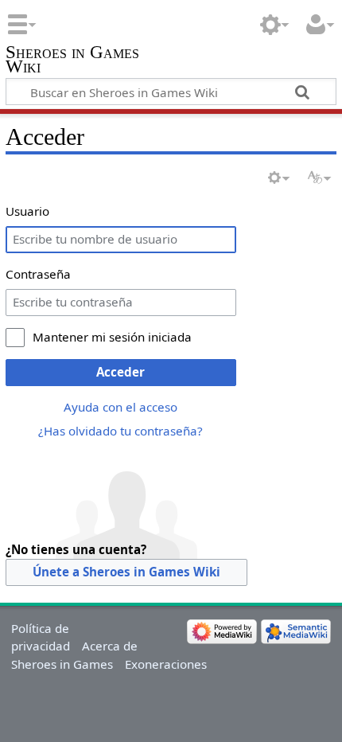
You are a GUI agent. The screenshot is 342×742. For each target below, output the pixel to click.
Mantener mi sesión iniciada (112, 337)
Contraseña (38, 274)
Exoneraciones (166, 664)
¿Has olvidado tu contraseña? (120, 431)
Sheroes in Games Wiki (72, 60)
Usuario (27, 211)
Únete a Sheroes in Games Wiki (126, 572)
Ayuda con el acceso (120, 407)
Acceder (120, 372)
